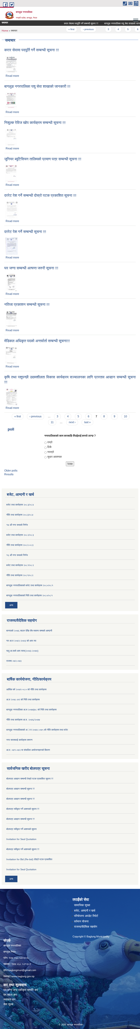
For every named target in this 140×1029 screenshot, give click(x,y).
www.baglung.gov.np (22, 976)
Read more (12, 75)
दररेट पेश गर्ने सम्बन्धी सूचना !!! (25, 232)
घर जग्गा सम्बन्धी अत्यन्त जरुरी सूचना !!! (31, 268)
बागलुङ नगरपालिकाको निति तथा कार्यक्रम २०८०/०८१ (29, 595)
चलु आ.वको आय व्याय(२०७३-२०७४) (22, 650)
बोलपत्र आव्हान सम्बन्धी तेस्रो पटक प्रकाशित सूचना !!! (29, 778)
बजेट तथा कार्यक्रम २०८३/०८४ (20, 504)
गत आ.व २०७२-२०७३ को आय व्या (21, 640)
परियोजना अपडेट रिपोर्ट (86, 916)
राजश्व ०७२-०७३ (14, 661)
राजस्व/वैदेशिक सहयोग (85, 926)
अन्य (11, 605)
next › (72, 422)
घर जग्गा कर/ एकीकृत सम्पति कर (20, 990)
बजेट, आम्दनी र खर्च (84, 910)
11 (52, 422)
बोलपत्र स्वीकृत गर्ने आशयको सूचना (21, 829)
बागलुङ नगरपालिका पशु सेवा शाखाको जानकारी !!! (117, 23)
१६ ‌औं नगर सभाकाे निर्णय (17, 555)
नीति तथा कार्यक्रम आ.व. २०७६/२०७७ (23, 719)
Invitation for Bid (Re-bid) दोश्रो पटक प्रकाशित (29, 859)
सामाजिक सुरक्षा (82, 905)
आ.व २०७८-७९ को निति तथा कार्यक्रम (23, 699)
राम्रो (49, 442)
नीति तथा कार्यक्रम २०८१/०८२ (19, 575)
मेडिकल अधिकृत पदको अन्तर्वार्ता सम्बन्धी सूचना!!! (37, 341)
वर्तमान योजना (81, 921)
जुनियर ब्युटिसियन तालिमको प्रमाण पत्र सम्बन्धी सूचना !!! (42, 159)
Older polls (10, 470)
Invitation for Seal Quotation (21, 839)
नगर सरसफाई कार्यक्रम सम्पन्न (19, 739)
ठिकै (49, 447)
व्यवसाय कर (9, 999)
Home (5, 30)
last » (87, 422)
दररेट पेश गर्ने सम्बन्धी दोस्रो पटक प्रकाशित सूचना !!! (40, 195)
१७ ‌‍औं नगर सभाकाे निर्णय (17, 524)
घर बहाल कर (10, 994)
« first (63, 29)
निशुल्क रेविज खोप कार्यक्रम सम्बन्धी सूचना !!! (35, 122)
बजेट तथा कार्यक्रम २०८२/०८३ (20, 535)
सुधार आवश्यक (54, 456)
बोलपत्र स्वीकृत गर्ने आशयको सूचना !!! (22, 809)
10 (125, 416)
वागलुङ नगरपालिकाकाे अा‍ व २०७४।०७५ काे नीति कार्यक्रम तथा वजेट (37, 729)
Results (8, 474)
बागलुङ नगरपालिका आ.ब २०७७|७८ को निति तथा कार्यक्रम (31, 709)
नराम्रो (50, 451)
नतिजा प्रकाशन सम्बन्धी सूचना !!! (27, 304)
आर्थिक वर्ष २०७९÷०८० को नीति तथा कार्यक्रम (26, 689)
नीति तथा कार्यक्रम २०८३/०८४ (19, 514)
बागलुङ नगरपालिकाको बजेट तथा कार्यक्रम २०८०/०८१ (29, 585)
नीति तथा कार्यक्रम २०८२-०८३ (19, 545)
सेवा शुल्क (8, 1004)
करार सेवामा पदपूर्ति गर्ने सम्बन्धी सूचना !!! (72, 23)
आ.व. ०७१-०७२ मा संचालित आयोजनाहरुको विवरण (28, 750)
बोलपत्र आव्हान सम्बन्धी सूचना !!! (20, 788)
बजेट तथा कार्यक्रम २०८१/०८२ (20, 565)
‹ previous (79, 29)
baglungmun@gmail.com (22, 970)
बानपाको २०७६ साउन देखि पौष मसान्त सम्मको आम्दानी (29, 630)
